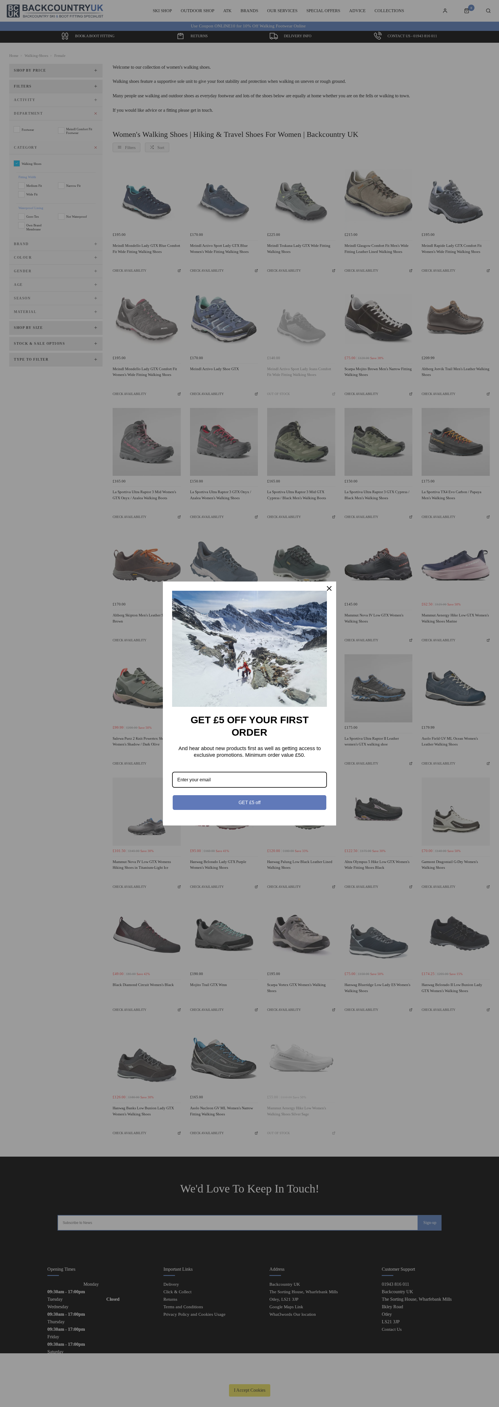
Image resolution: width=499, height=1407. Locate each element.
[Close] (329, 588)
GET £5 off (249, 802)
